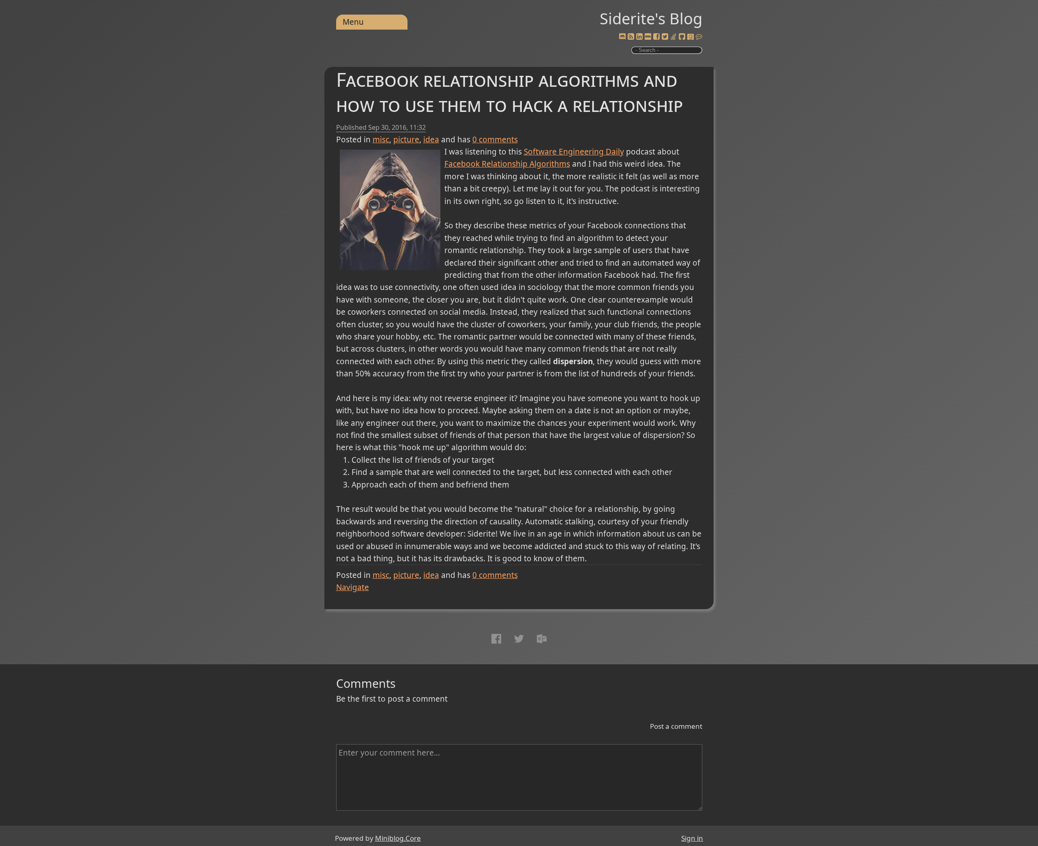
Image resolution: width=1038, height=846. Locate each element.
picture (406, 139)
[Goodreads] (690, 37)
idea (431, 139)
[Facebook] (656, 37)
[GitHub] (682, 37)
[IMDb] (648, 37)
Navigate (352, 587)
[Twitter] (665, 37)
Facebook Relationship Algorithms (507, 164)
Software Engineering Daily (574, 151)
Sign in (692, 838)
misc (381, 139)
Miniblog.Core (398, 838)
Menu (353, 22)
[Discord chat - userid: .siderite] (622, 37)
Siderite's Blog (651, 18)
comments (495, 139)
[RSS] (631, 37)
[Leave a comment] (699, 37)
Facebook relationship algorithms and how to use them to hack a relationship (509, 92)
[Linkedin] (639, 37)
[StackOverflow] (673, 37)
